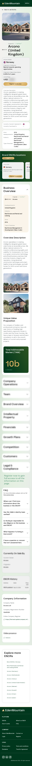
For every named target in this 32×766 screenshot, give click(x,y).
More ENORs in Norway (13, 662)
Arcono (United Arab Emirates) (16, 682)
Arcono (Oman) (11, 694)
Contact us (19, 733)
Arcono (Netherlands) (13, 675)
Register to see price (15, 84)
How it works (6, 723)
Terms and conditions (22, 746)
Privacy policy (6, 746)
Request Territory (8, 158)
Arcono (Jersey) (12, 678)
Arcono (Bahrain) (12, 686)
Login (3, 736)
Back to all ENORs (10, 9)
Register (18, 736)
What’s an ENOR (21, 720)
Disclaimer (5, 749)
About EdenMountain (8, 733)
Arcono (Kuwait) (12, 690)
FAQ (17, 723)
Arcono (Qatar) (11, 697)
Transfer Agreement (22, 749)
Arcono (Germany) (12, 671)
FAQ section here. (8, 495)
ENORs (4, 720)
